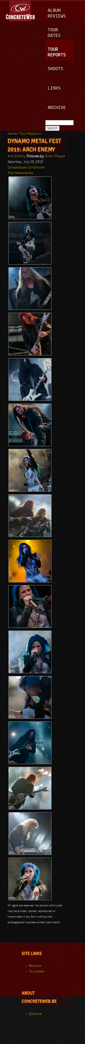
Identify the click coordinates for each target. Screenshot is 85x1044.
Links (54, 88)
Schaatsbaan (17, 167)
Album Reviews (57, 13)
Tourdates (36, 972)
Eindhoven (37, 167)
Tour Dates (54, 33)
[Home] (20, 10)
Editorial (35, 1014)
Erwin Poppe (55, 156)
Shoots (55, 68)
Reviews (35, 966)
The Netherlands (20, 173)
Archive (57, 107)
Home (12, 134)
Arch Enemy (17, 156)
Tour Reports (57, 52)
